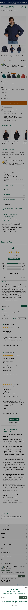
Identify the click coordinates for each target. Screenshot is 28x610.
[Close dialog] (26, 586)
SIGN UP (23, 597)
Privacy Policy (14, 605)
